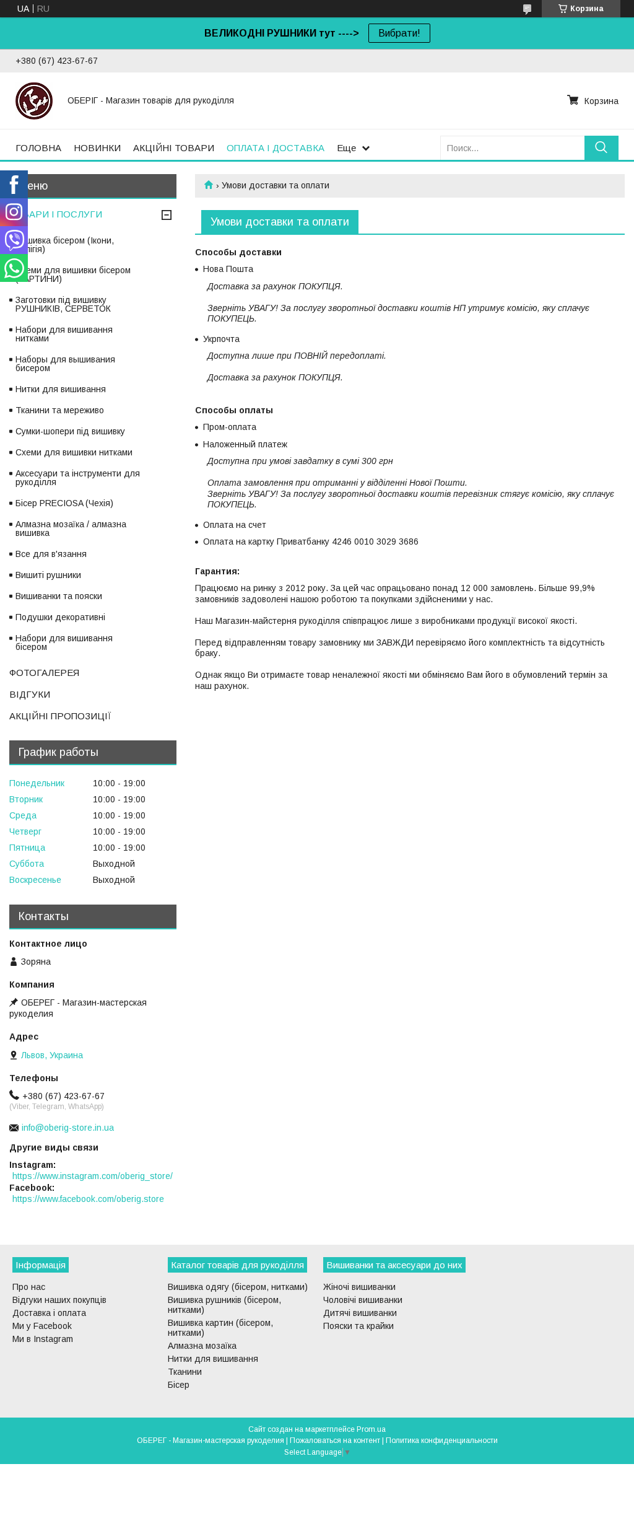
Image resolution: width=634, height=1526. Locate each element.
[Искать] (601, 148)
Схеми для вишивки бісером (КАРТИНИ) (73, 274)
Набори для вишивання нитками (64, 334)
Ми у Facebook (42, 1326)
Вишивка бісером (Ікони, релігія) (64, 244)
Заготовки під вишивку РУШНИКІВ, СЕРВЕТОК (63, 304)
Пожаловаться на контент (335, 1440)
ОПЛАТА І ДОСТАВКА (275, 148)
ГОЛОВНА (38, 148)
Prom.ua (371, 1429)
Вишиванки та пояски (58, 596)
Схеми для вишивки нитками (73, 452)
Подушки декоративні (60, 617)
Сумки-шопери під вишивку (70, 431)
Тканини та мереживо (59, 410)
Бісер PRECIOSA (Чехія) (64, 503)
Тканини (185, 1372)
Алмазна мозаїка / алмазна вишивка (70, 528)
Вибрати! (399, 33)
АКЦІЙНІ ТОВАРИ (173, 148)
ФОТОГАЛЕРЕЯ (44, 672)
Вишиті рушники (48, 575)
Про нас (28, 1287)
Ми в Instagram (42, 1339)
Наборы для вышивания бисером (65, 363)
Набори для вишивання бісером (64, 642)
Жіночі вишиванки (359, 1287)
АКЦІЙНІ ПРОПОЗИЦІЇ (60, 716)
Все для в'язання (51, 554)
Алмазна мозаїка (202, 1346)
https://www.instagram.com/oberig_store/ (92, 1176)
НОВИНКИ (97, 148)
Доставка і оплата (49, 1313)
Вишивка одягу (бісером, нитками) (238, 1287)
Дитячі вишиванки (360, 1313)
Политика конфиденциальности (442, 1440)
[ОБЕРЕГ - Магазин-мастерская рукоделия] (34, 100)
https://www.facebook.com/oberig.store (88, 1199)
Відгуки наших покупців (59, 1300)
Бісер (178, 1385)
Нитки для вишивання (60, 389)
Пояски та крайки (358, 1326)
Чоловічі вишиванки (362, 1300)
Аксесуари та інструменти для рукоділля (77, 477)
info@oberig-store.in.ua (68, 1128)
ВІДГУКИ (29, 694)
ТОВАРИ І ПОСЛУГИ (55, 214)
